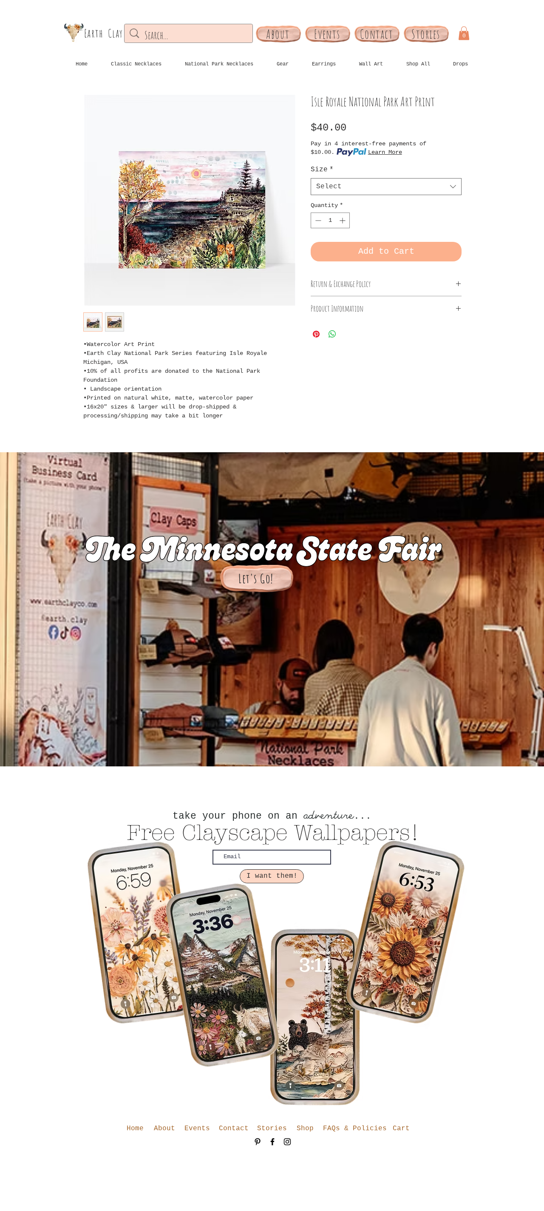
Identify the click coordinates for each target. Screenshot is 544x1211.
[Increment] (343, 220)
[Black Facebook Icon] (272, 1141)
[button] (464, 33)
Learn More (385, 152)
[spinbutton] (330, 220)
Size (322, 169)
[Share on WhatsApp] (332, 334)
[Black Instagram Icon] (287, 1141)
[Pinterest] (257, 1141)
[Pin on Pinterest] (316, 334)
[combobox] (386, 186)
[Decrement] (317, 220)
